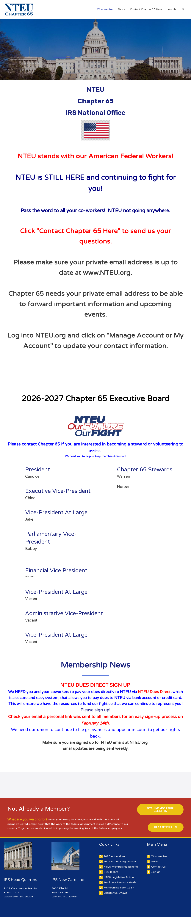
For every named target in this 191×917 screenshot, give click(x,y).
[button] (160, 809)
